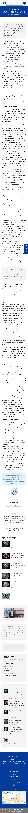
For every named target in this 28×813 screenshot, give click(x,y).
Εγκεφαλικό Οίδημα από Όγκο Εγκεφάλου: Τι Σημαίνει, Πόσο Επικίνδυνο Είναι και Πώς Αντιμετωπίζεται (18, 544)
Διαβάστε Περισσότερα (14, 647)
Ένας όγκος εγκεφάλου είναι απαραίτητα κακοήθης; (18, 594)
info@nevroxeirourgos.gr (9, 673)
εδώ (9, 357)
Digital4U (19, 811)
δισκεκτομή (5, 59)
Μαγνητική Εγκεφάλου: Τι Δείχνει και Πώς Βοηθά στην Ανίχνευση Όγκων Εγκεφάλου (18, 555)
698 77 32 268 (10, 668)
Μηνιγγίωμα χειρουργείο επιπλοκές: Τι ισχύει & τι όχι (17, 574)
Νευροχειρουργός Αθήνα (15, 809)
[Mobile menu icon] (24, 3)
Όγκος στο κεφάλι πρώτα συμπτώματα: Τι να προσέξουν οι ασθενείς (18, 565)
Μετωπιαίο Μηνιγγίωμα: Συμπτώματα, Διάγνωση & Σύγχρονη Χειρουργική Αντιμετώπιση (17, 584)
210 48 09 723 (11, 666)
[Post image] (6, 544)
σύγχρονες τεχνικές (17, 173)
